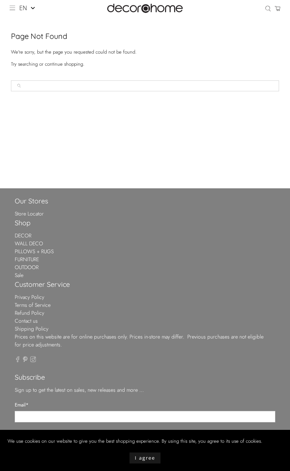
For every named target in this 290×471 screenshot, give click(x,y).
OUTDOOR (27, 267)
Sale (19, 275)
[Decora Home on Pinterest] (25, 360)
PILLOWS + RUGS (34, 251)
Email (22, 404)
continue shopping (64, 64)
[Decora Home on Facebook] (18, 360)
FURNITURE (27, 259)
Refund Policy (29, 313)
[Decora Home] (145, 8)
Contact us (26, 321)
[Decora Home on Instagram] (33, 360)
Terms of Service (33, 305)
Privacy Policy (29, 297)
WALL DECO (29, 243)
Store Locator (29, 213)
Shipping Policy (31, 328)
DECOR (23, 235)
